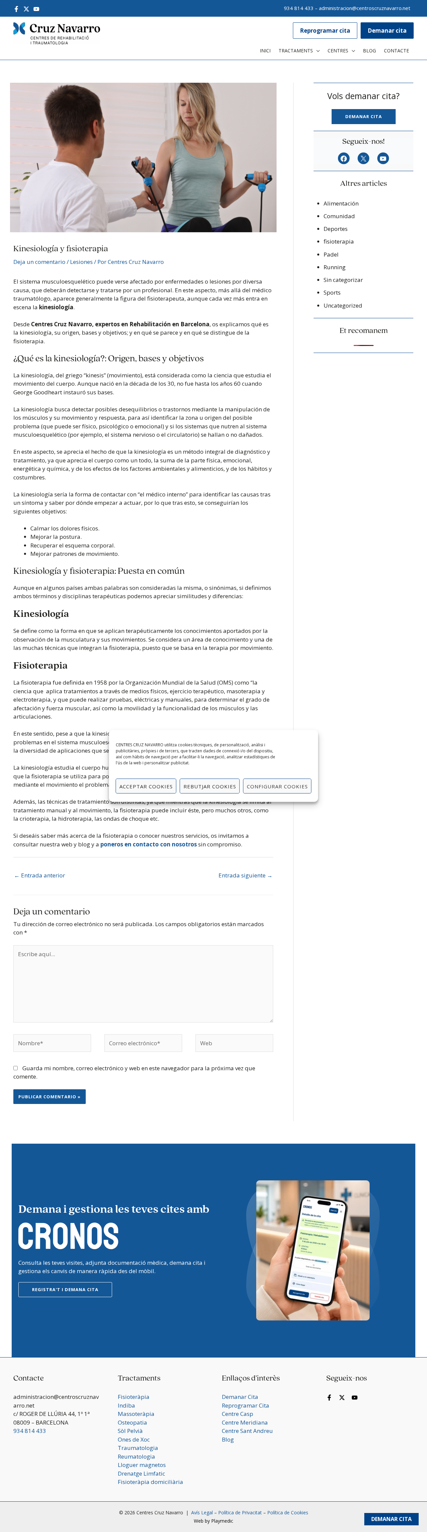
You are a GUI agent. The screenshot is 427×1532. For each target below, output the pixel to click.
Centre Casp (237, 1414)
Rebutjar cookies (209, 786)
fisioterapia (339, 241)
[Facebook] (16, 9)
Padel (331, 254)
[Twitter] (26, 9)
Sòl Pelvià (130, 1431)
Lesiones (81, 262)
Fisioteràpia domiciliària (150, 1482)
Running (335, 267)
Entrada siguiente (246, 875)
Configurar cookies (277, 786)
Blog (228, 1439)
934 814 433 (299, 8)
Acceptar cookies (146, 786)
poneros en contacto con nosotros (148, 844)
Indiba (126, 1405)
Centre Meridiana (245, 1422)
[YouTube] (36, 9)
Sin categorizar (343, 280)
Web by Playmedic (213, 1521)
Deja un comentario (39, 262)
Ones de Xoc (134, 1439)
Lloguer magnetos (142, 1465)
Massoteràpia (136, 1414)
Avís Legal (201, 1512)
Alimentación (341, 203)
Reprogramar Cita (245, 1405)
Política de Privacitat (240, 1512)
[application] (316, 50)
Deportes (336, 229)
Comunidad (339, 216)
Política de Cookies (287, 1512)
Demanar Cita (391, 1519)
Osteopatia (132, 1422)
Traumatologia (138, 1448)
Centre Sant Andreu (247, 1431)
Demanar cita (363, 116)
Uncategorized (343, 305)
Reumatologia (136, 1456)
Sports (332, 292)
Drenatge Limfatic (141, 1473)
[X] (363, 158)
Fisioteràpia (133, 1397)
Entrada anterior (39, 875)
